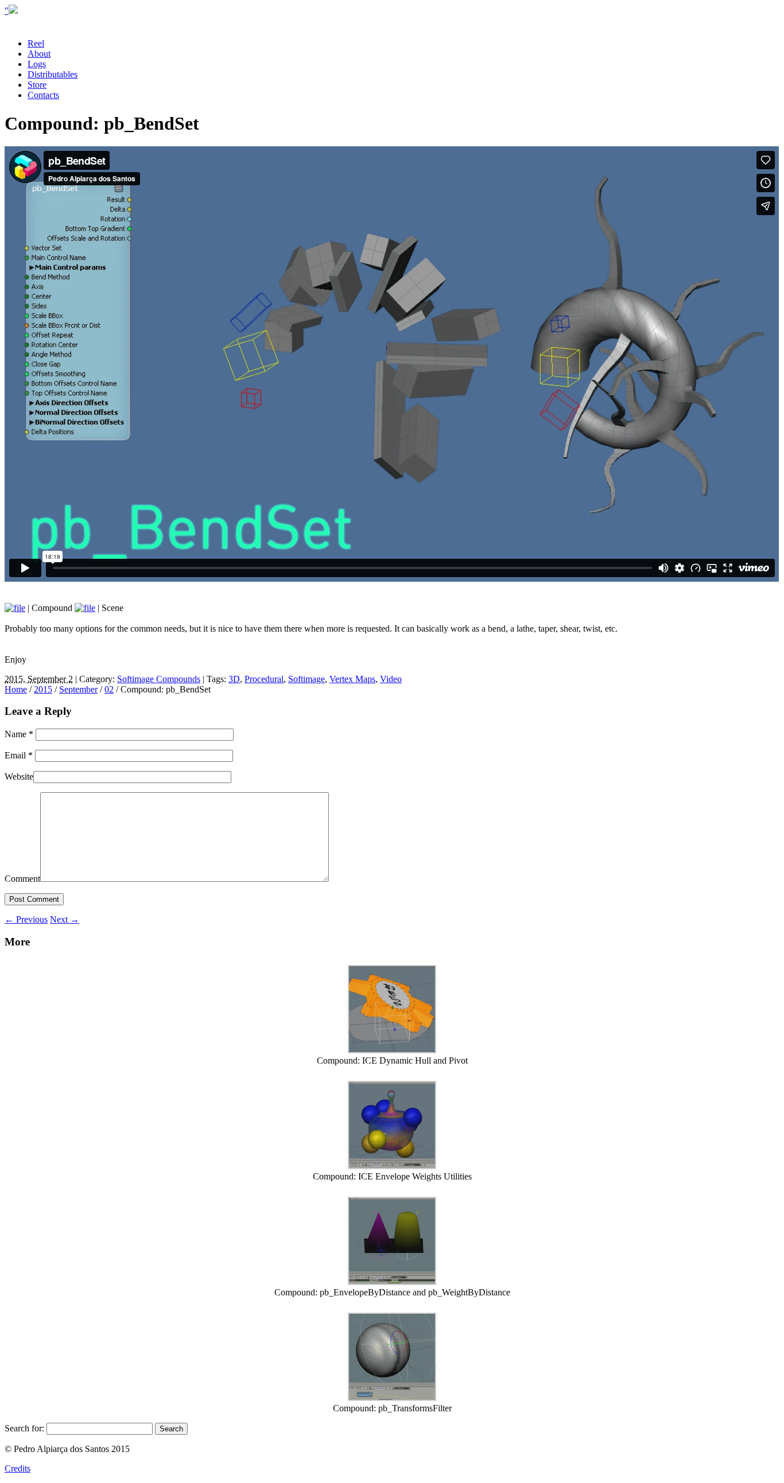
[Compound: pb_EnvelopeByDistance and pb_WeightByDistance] (392, 1282)
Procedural (264, 679)
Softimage (306, 679)
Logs (37, 64)
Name (19, 734)
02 (109, 689)
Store (37, 84)
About (39, 54)
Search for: (24, 1428)
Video (391, 679)
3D (234, 679)
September (78, 689)
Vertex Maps (352, 679)
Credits (17, 1468)
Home (16, 689)
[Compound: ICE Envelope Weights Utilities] (392, 1166)
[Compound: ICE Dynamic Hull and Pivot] (392, 1050)
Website (19, 776)
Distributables (52, 74)
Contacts (43, 95)
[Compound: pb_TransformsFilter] (392, 1398)
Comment (22, 878)
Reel (36, 43)
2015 (43, 689)
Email (19, 755)
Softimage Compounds (158, 679)
